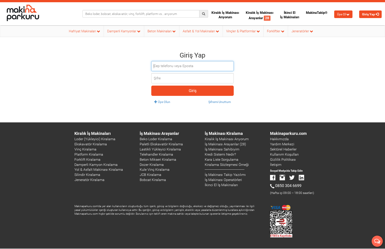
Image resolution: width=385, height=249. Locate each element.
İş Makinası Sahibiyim (222, 149)
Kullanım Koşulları (284, 154)
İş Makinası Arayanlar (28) (225, 144)
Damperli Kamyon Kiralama (96, 165)
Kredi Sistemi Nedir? (220, 154)
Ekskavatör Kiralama (90, 144)
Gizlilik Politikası (283, 159)
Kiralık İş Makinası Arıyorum (225, 15)
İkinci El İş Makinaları (289, 15)
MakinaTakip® (317, 13)
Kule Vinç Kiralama (155, 169)
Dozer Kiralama (152, 165)
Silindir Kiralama (87, 175)
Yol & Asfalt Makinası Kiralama (98, 169)
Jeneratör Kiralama (89, 180)
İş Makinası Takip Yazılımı (225, 175)
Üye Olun (163, 102)
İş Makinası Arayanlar (159, 133)
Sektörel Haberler (283, 149)
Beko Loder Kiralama (156, 139)
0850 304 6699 (288, 185)
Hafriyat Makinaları (83, 31)
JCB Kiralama (150, 175)
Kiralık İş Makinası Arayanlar (259, 15)
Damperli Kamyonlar (122, 31)
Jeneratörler (300, 31)
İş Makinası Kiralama (224, 133)
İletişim (275, 165)
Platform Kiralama (88, 154)
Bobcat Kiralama (153, 180)
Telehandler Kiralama (156, 154)
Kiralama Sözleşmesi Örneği (227, 165)
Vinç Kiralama (85, 149)
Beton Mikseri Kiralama (158, 159)
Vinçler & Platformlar (241, 31)
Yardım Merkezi (282, 144)
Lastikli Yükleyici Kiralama (160, 149)
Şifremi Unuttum (219, 102)
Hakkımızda (279, 139)
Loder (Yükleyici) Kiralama (94, 139)
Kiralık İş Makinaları (92, 133)
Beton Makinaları (159, 31)
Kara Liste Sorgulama (221, 159)
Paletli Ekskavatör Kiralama (161, 144)
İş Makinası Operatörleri (223, 180)
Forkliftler (274, 31)
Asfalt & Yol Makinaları (199, 31)
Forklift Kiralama (87, 159)
